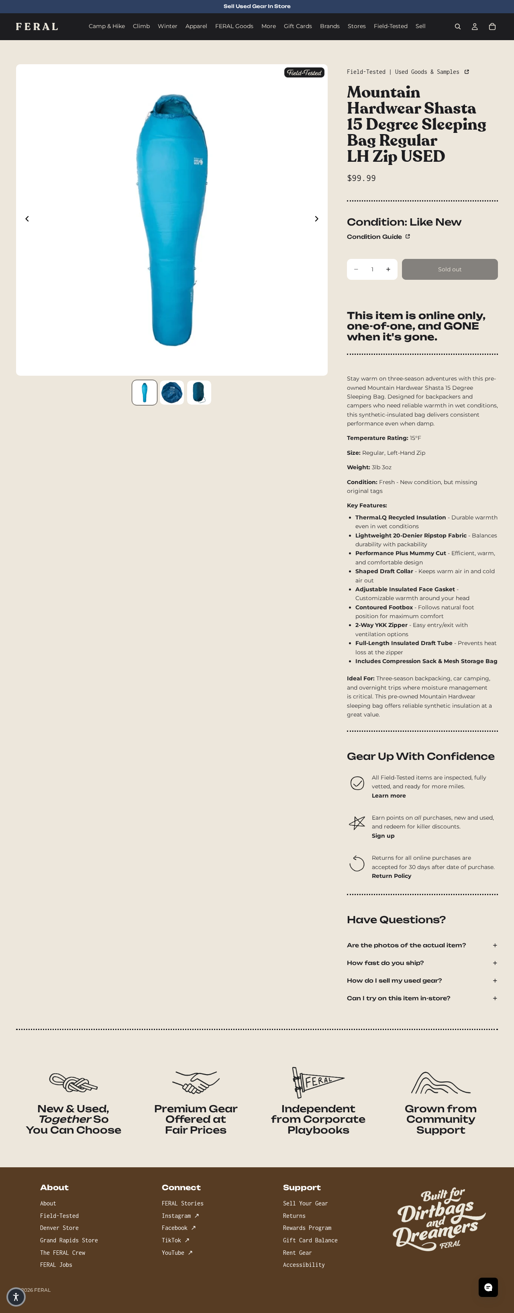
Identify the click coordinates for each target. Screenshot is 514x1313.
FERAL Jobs (56, 1264)
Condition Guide (375, 236)
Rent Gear (297, 1252)
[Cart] (492, 26)
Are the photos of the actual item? (406, 945)
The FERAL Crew (62, 1252)
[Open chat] (488, 1287)
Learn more (389, 795)
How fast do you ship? (385, 962)
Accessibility (304, 1264)
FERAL (42, 1290)
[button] (16, 1297)
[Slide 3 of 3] (199, 393)
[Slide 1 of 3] (145, 393)
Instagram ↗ (180, 1215)
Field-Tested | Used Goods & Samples (405, 71)
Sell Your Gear (305, 1203)
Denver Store (59, 1228)
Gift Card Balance (310, 1240)
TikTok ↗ (176, 1240)
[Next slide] (319, 220)
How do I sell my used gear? (394, 980)
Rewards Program (307, 1228)
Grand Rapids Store (69, 1240)
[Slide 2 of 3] (172, 393)
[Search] (458, 26)
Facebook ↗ (179, 1228)
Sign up (383, 835)
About (48, 1203)
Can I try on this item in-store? (399, 998)
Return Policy (391, 875)
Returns (294, 1215)
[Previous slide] (25, 220)
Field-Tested (59, 1215)
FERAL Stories (183, 1203)
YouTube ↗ (177, 1252)
